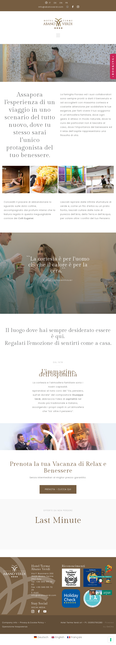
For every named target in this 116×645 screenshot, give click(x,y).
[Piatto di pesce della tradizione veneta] (44, 179)
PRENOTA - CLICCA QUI (58, 489)
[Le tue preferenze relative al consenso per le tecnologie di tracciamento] (111, 640)
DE (55, 2)
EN (61, 2)
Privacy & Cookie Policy (32, 622)
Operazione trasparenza (14, 626)
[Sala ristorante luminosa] (100, 179)
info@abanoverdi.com (50, 6)
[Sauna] (16, 179)
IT (50, 2)
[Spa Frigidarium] (72, 179)
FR (66, 2)
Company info (9, 622)
